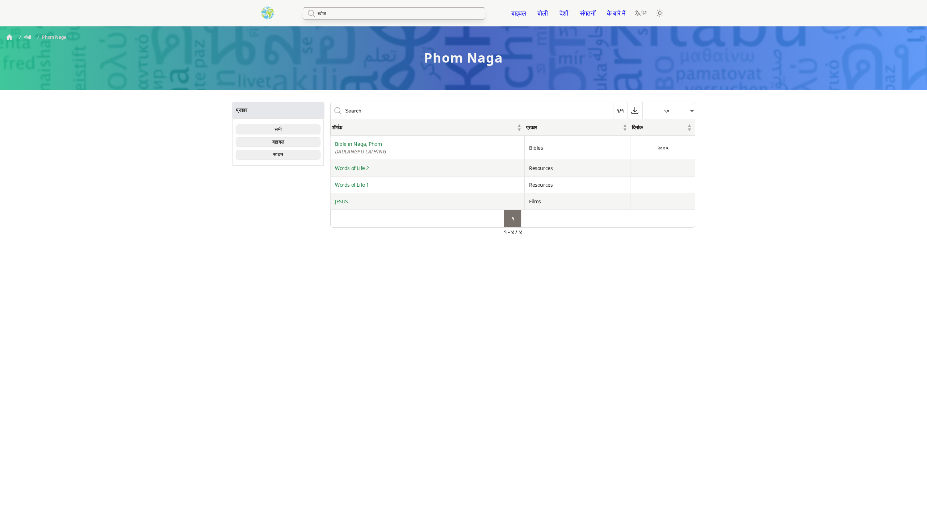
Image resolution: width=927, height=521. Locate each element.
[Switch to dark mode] (659, 13)
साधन (278, 154)
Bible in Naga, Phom (360, 147)
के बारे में (616, 13)
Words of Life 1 (352, 184)
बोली (542, 13)
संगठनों (587, 13)
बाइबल (518, 13)
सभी (278, 129)
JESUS (341, 201)
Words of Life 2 (352, 168)
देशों (563, 13)
